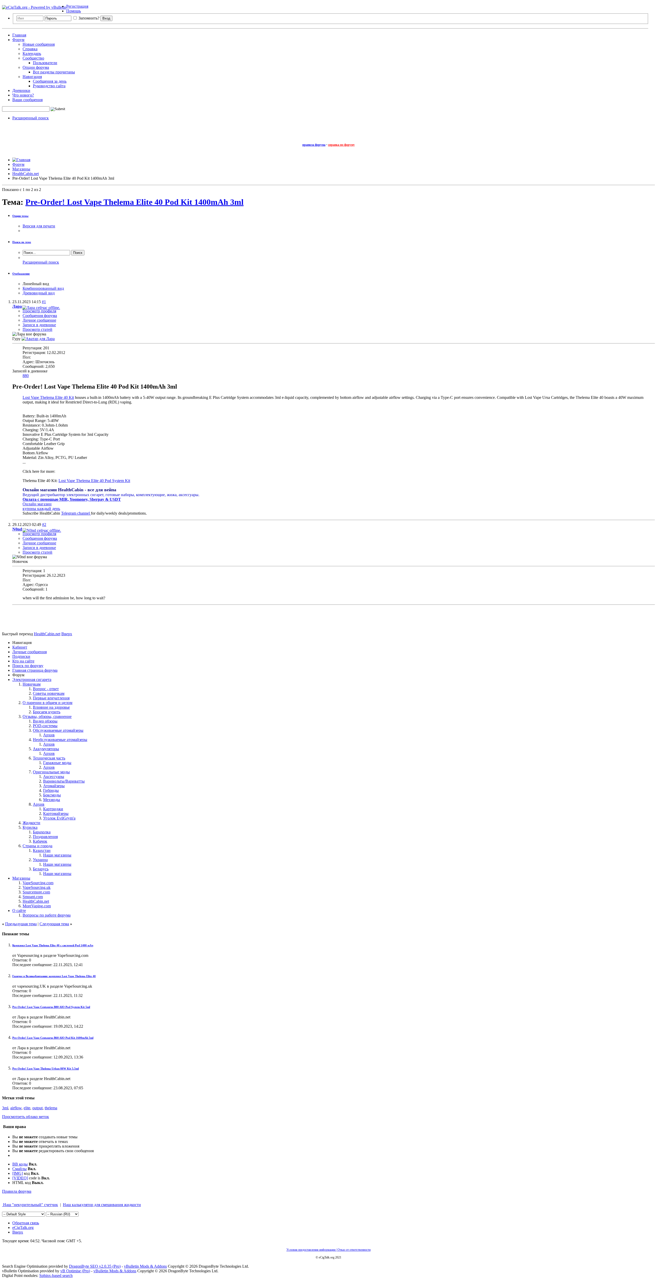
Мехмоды (51, 799)
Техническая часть (49, 758)
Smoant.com (33, 896)
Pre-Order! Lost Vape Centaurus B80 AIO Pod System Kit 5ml (51, 1006)
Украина (40, 860)
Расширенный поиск (30, 118)
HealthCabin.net (36, 901)
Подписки (21, 656)
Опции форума (36, 67)
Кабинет (19, 647)
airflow (16, 1108)
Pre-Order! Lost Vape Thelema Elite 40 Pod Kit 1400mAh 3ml (134, 202)
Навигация (32, 76)
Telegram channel (76, 513)
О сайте (19, 910)
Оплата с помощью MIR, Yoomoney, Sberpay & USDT (72, 499)
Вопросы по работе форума (47, 915)
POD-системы (45, 726)
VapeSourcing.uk (37, 887)
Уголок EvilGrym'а (59, 818)
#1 (44, 302)
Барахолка (42, 832)
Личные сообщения (29, 652)
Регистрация (77, 6)
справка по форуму (341, 145)
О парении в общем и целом (47, 702)
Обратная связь (25, 1223)
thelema (51, 1108)
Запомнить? (88, 18)
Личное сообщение (39, 320)
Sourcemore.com (36, 892)
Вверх (66, 634)
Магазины (21, 878)
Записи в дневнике (39, 325)
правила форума (313, 145)
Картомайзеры (56, 813)
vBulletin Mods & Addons (145, 1266)
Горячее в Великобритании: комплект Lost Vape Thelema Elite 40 (54, 976)
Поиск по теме (21, 242)
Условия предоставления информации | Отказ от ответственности (328, 1250)
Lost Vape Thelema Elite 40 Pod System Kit (94, 480)
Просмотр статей (37, 329)
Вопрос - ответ (46, 689)
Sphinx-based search (56, 1275)
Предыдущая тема (21, 924)
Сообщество (33, 58)
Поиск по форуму (27, 665)
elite (27, 1108)
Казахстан (42, 850)
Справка (30, 49)
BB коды (20, 1164)
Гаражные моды (57, 763)
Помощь (73, 11)
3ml (5, 1108)
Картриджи (53, 809)
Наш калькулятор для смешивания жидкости (102, 1204)
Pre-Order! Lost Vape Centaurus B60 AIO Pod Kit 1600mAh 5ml (52, 1037)
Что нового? (23, 95)
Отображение (21, 273)
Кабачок (40, 841)
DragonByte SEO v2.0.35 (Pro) (95, 1266)
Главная (19, 35)
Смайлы (19, 1169)
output (37, 1108)
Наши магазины (57, 855)
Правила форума (16, 1191)
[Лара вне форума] (38, 338)
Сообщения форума (40, 315)
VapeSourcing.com (38, 883)
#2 (44, 524)
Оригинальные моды (51, 772)
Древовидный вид (39, 293)
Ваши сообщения (27, 100)
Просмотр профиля (39, 311)
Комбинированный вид (43, 288)
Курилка (30, 827)
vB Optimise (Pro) (75, 1271)
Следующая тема (54, 924)
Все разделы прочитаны (54, 72)
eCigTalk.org (23, 1227)
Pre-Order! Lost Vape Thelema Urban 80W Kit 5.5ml (45, 1068)
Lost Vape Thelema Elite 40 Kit (48, 397)
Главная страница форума (34, 670)
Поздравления (45, 836)
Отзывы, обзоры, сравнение (47, 716)
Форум (18, 39)
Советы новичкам (48, 693)
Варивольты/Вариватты (64, 781)
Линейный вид (36, 284)
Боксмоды (52, 795)
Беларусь (41, 869)
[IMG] (17, 1173)
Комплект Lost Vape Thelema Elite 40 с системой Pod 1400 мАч (52, 945)
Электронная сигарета (31, 679)
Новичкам (32, 684)
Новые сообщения (39, 44)
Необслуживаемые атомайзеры (60, 739)
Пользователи (45, 63)
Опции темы (20, 215)
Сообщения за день (49, 81)
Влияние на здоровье (51, 707)
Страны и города (37, 846)
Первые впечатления (51, 698)
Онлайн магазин (37, 504)
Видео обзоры (45, 721)
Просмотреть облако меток (25, 1116)
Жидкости (31, 823)
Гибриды (51, 790)
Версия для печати (39, 226)
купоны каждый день (41, 508)
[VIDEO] (20, 1178)
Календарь (32, 53)
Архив (49, 735)
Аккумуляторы (46, 749)
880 (26, 375)
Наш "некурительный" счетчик (30, 1204)
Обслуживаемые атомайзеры (58, 730)
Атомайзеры (54, 786)
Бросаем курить (46, 712)
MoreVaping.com (37, 906)
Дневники (21, 90)
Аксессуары (53, 776)
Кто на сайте (23, 661)
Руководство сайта (49, 86)
